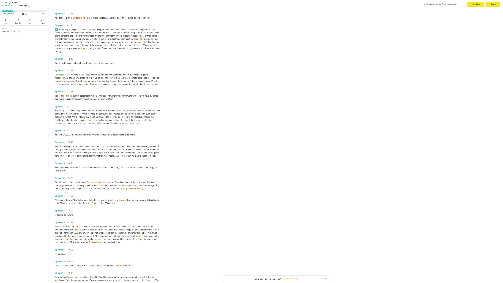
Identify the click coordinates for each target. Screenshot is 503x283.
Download (475, 4)
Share (493, 4)
